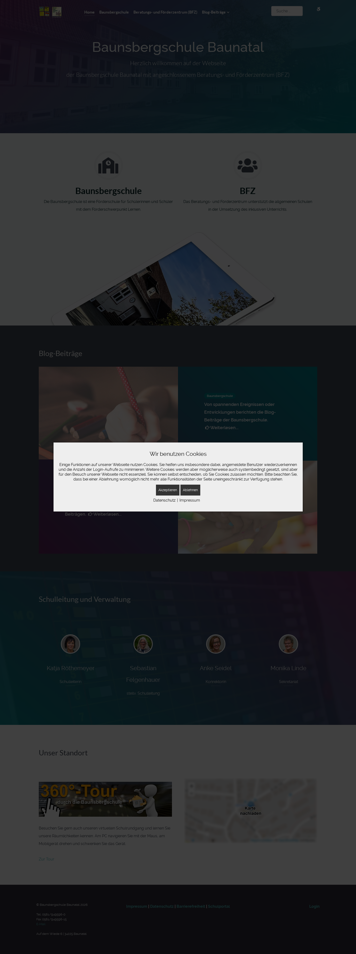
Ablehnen (190, 490)
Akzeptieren (167, 490)
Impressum (189, 500)
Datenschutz (164, 500)
